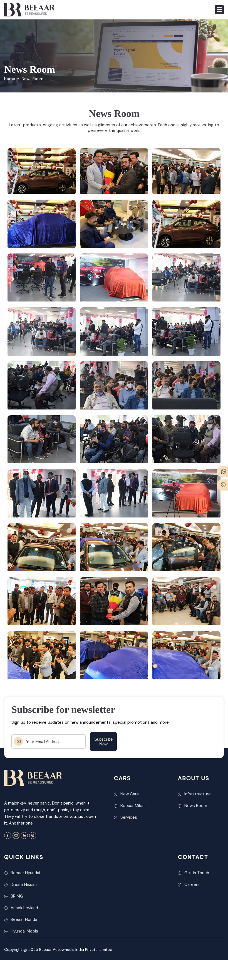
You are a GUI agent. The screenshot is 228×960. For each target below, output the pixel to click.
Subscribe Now (103, 741)
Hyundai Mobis (24, 931)
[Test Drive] (222, 485)
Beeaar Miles (132, 805)
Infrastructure (197, 794)
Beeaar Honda (24, 919)
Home (9, 78)
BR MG (17, 896)
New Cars (129, 794)
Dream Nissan (24, 884)
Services (128, 817)
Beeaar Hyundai (25, 873)
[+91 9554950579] (222, 471)
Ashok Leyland (24, 908)
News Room (195, 805)
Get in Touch (196, 873)
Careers (192, 884)
